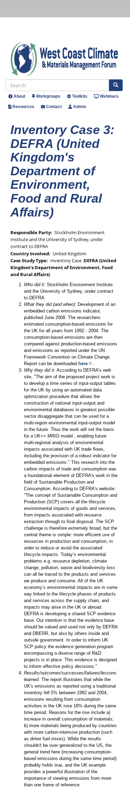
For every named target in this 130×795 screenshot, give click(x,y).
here (83, 363)
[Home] (67, 59)
